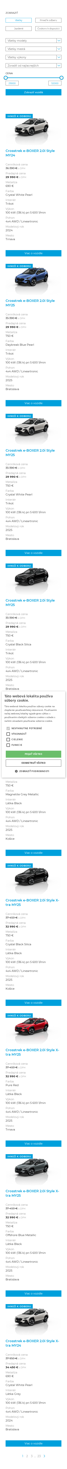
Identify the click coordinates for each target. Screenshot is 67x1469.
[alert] (33, 734)
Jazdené (18, 28)
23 (39, 1456)
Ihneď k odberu (48, 20)
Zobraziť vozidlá (33, 92)
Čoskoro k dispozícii (48, 28)
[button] (33, 771)
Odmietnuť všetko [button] (33, 763)
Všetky (18, 20)
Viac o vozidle (33, 253)
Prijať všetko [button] (33, 754)
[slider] (6, 78)
